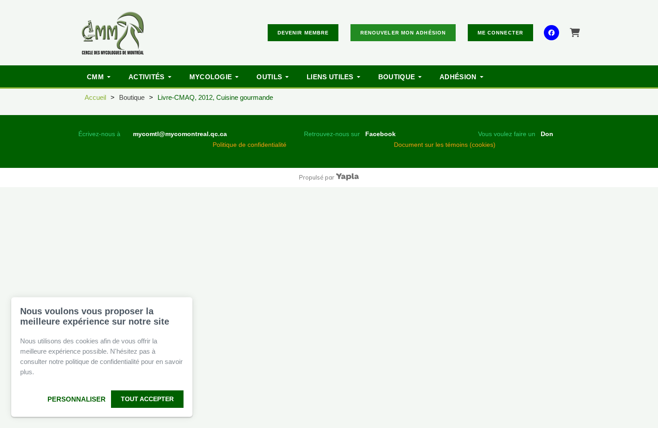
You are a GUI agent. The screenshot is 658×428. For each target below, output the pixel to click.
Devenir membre (303, 32)
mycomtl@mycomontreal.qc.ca (180, 133)
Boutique (396, 77)
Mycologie (210, 77)
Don (547, 133)
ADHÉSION (458, 77)
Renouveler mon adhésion (403, 32)
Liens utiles (330, 77)
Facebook (380, 133)
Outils (269, 77)
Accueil (95, 97)
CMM (95, 77)
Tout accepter (147, 398)
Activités (146, 77)
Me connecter (500, 32)
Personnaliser (76, 399)
